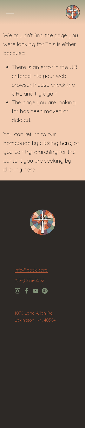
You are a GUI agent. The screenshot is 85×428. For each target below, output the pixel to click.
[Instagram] (17, 291)
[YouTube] (36, 291)
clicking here (55, 142)
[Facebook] (27, 291)
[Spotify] (45, 291)
